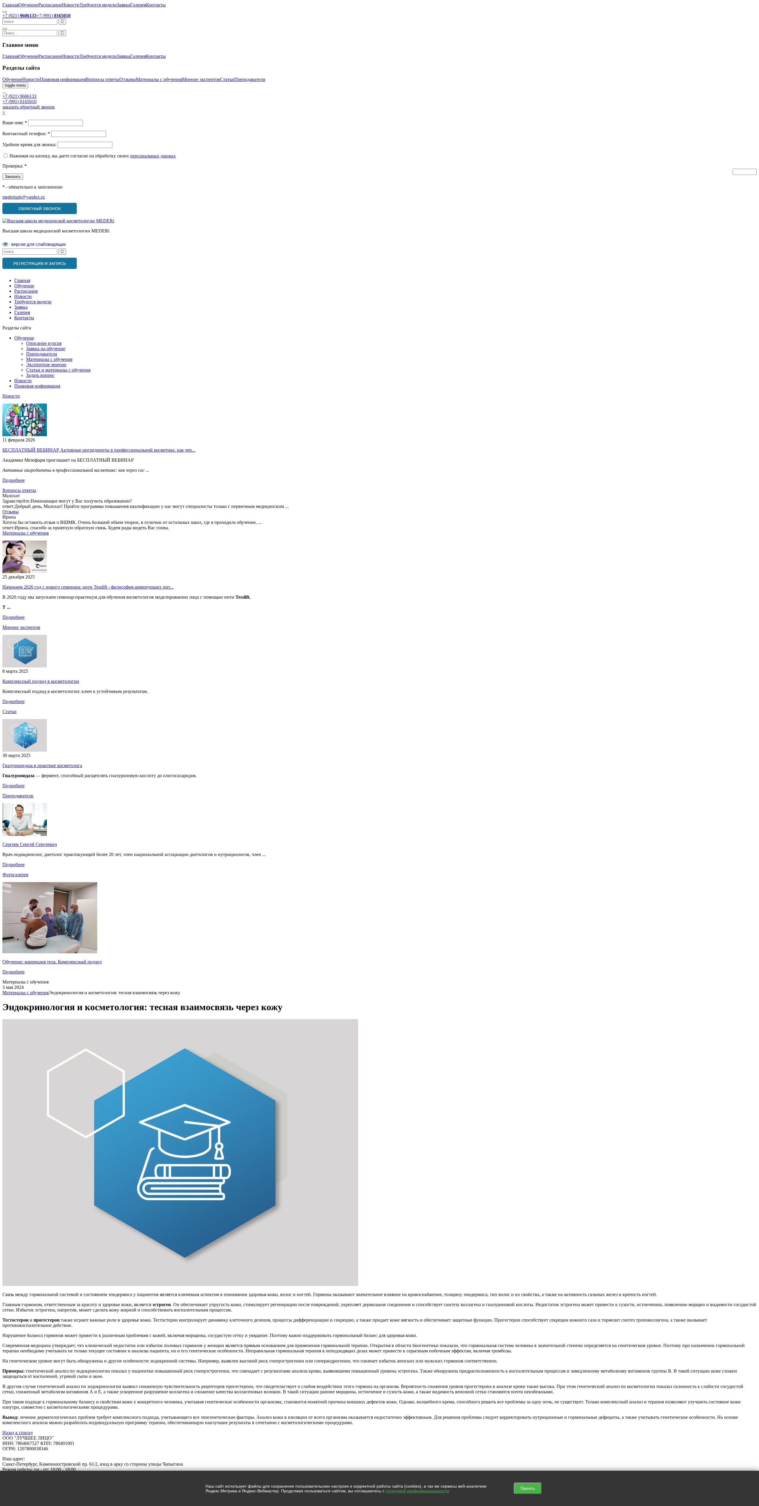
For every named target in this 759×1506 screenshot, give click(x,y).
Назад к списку (17, 1432)
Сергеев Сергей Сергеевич (29, 844)
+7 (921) (19, 15)
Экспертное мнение (46, 364)
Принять (527, 1488)
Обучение (28, 4)
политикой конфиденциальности (417, 1491)
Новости (70, 4)
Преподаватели (249, 79)
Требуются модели (98, 4)
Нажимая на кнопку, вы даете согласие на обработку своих (69, 155)
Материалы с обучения (159, 79)
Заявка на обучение (45, 348)
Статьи (227, 79)
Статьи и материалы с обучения (58, 369)
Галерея (138, 4)
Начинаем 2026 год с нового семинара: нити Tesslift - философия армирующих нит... (87, 586)
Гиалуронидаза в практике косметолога (42, 765)
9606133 (19, 96)
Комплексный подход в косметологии (40, 681)
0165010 (19, 101)
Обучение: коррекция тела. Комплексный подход (52, 961)
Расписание (50, 4)
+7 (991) (53, 15)
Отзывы (127, 79)
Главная (10, 4)
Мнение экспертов (201, 79)
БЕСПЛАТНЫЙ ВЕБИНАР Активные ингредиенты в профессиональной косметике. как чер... (98, 449)
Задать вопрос (40, 375)
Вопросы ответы (102, 79)
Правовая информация (63, 79)
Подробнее (13, 480)
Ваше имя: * (14, 122)
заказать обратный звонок (28, 106)
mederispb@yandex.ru (23, 197)
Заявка (123, 4)
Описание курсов (44, 343)
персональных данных (153, 155)
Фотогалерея (15, 874)
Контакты (156, 4)
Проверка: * (14, 165)
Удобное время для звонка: (29, 144)
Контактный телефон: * (26, 133)
